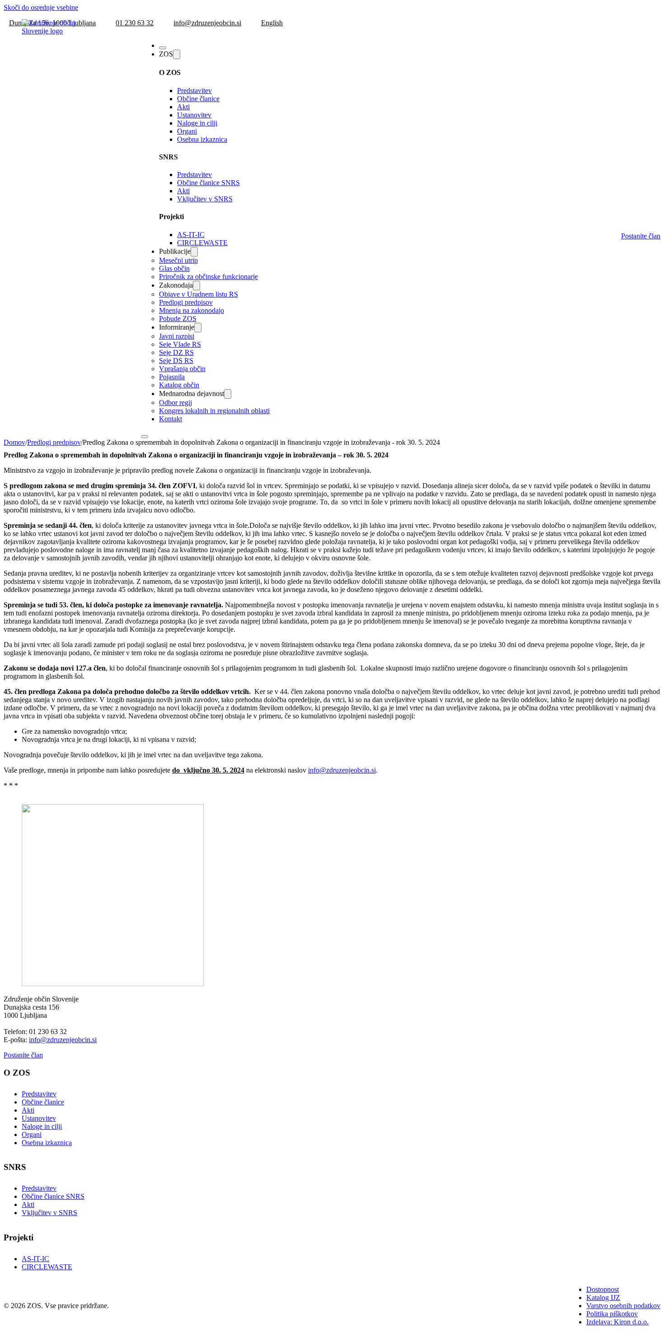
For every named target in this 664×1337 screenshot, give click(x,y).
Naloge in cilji (197, 123)
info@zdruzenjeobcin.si (342, 770)
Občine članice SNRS (208, 182)
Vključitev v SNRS (205, 199)
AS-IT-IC (191, 234)
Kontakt (170, 419)
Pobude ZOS (177, 318)
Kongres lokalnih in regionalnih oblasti (214, 411)
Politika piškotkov (612, 1314)
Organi (187, 131)
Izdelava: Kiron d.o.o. (617, 1322)
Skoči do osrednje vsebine (41, 7)
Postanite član (640, 236)
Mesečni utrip (178, 260)
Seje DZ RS (176, 352)
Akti (183, 107)
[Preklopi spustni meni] (176, 54)
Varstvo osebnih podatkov (623, 1305)
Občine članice (198, 98)
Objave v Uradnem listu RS (198, 294)
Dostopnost (602, 1289)
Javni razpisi (176, 336)
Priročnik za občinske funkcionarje (208, 276)
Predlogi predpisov (186, 302)
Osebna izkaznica (202, 139)
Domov (14, 442)
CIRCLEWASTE (202, 243)
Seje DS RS (176, 360)
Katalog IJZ (603, 1297)
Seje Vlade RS (180, 344)
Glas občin (174, 268)
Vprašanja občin (182, 369)
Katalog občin (179, 385)
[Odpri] (162, 48)
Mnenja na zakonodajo (191, 310)
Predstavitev (194, 90)
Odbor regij (175, 402)
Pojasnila (172, 377)
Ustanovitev (194, 115)
